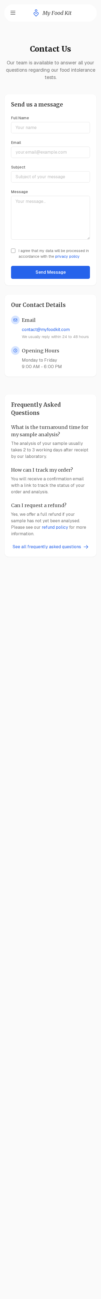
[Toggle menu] (13, 12)
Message (19, 191)
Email (16, 142)
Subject (18, 167)
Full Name (20, 117)
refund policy (55, 527)
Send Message (51, 272)
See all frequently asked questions (47, 547)
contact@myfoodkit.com (46, 329)
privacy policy (67, 256)
